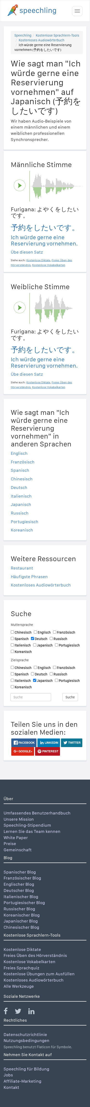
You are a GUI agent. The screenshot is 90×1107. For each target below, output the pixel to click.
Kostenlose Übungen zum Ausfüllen (39, 973)
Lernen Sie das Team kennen (32, 831)
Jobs (8, 1074)
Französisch (23, 461)
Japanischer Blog (21, 920)
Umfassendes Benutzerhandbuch (37, 812)
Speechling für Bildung (26, 1068)
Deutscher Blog (19, 890)
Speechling (22, 35)
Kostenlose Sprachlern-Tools (57, 35)
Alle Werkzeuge (19, 986)
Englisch (19, 453)
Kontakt (11, 1087)
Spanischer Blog (20, 871)
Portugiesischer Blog (24, 902)
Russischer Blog (19, 908)
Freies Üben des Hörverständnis (35, 955)
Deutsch (19, 487)
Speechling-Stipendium (27, 825)
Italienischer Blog (21, 896)
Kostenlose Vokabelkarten (29, 961)
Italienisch (21, 496)
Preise (10, 843)
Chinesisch (22, 478)
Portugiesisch (24, 521)
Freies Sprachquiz (21, 967)
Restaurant (22, 567)
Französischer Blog (22, 877)
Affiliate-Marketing (22, 1081)
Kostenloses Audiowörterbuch (41, 40)
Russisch (20, 513)
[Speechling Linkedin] (34, 1012)
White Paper (16, 837)
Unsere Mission (19, 819)
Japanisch (21, 504)
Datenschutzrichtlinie (25, 1034)
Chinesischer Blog (21, 927)
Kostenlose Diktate (22, 949)
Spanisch (20, 470)
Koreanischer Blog (22, 914)
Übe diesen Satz (27, 252)
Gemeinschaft (18, 849)
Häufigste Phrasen (29, 576)
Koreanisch (22, 529)
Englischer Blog (19, 884)
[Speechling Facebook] (9, 1012)
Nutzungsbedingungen (26, 1040)
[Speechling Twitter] (21, 1012)
